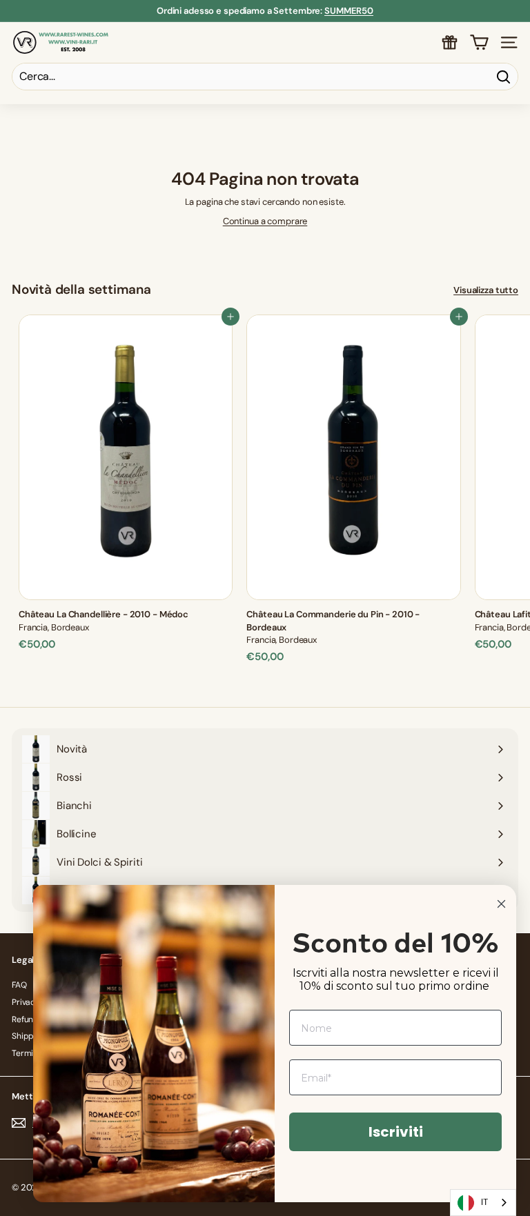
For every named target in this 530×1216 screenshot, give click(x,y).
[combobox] (483, 1202)
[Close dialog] (501, 904)
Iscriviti (396, 1132)
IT (484, 1202)
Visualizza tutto (485, 290)
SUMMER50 (348, 11)
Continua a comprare (265, 221)
